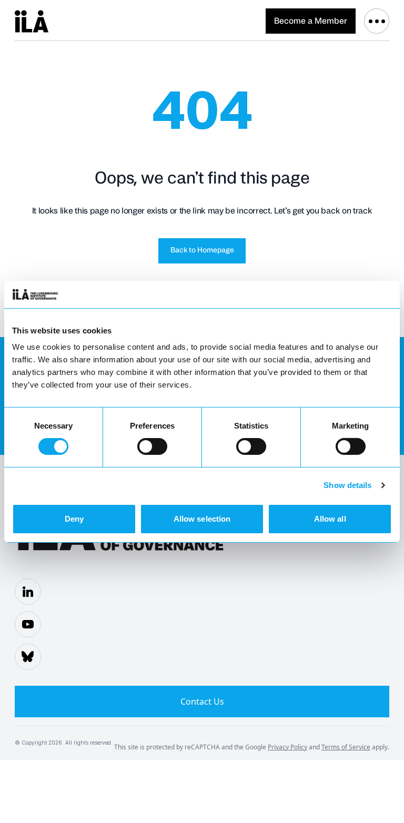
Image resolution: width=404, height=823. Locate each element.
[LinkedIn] (28, 591)
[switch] (152, 446)
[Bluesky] (28, 657)
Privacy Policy (287, 747)
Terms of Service (345, 747)
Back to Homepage (202, 250)
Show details (347, 485)
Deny (74, 518)
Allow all (330, 518)
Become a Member (310, 21)
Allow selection (202, 518)
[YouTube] (28, 624)
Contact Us (202, 701)
